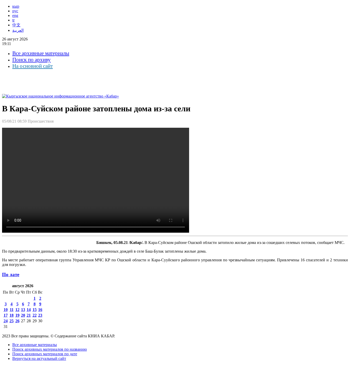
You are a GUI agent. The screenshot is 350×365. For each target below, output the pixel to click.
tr (13, 20)
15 (35, 309)
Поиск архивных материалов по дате (44, 354)
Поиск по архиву (31, 60)
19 (17, 315)
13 (23, 309)
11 (12, 309)
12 (17, 309)
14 (29, 309)
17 (6, 315)
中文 (16, 25)
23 (40, 315)
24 (6, 321)
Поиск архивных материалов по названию (49, 349)
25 (11, 321)
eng (15, 15)
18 (11, 315)
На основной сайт (32, 66)
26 (17, 321)
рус (15, 11)
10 (6, 309)
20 (23, 315)
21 (29, 315)
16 (40, 309)
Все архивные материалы (40, 53)
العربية (18, 30)
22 (35, 315)
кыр (15, 6)
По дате (10, 274)
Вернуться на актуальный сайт (39, 358)
